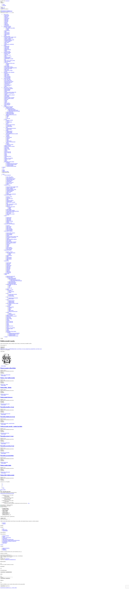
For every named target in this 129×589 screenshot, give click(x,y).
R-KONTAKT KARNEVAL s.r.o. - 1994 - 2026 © (8, 587)
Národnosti (7, 136)
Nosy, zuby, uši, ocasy (8, 84)
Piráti (6, 127)
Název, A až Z (17, 348)
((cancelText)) (3, 578)
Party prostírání (6, 96)
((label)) (1, 577)
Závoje (5, 43)
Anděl (7, 116)
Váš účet (1, 544)
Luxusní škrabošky (7, 77)
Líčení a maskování (6, 78)
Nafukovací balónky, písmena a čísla (10, 92)
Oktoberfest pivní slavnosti (8, 106)
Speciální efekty (9, 181)
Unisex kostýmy (7, 33)
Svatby (5, 157)
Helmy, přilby (6, 42)
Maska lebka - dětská (5, 387)
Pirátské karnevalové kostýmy (11, 128)
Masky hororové (7, 75)
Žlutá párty (6, 17)
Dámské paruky (8, 217)
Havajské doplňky (9, 126)
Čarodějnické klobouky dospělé (11, 164)
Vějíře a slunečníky (7, 61)
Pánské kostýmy (7, 32)
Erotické (5, 91)
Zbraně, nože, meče (7, 55)
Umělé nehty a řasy (7, 83)
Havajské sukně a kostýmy (10, 124)
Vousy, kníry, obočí (7, 79)
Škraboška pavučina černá (7, 446)
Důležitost (13, 348)
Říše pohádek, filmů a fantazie (9, 161)
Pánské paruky (8, 218)
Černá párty (6, 21)
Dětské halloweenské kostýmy (13, 110)
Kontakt (3, 536)
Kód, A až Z (36, 348)
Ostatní (7, 246)
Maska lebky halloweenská (7, 475)
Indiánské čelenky (7, 57)
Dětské (9, 208)
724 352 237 (7, 0)
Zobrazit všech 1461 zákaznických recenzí (7, 493)
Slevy (3, 528)
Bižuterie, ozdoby (7, 53)
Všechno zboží (6, 273)
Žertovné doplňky (7, 90)
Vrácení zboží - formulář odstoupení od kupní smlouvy (11, 540)
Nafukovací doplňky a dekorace (9, 94)
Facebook (4, 522)
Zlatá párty (6, 23)
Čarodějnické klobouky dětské (11, 166)
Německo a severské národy (10, 141)
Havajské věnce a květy (8, 68)
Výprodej (3, 167)
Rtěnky (5, 86)
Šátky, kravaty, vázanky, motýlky (9, 60)
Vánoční (5, 101)
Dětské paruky (6, 48)
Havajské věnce (8, 125)
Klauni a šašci (6, 148)
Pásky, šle (6, 62)
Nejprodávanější (5, 530)
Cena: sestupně (31, 348)
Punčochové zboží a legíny (9, 63)
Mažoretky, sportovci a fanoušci (9, 146)
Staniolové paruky (7, 51)
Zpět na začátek (3, 489)
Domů (3, 174)
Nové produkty (4, 529)
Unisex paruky (6, 47)
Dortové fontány (9, 247)
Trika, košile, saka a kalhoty (10, 252)
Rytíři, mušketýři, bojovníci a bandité (11, 133)
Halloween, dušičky (8, 107)
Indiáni (7, 299)
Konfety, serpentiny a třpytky (9, 98)
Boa (5, 59)
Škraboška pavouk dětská (7, 455)
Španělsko (8, 138)
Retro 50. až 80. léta (7, 152)
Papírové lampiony (7, 89)
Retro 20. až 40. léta (7, 151)
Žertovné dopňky (7, 104)
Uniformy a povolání (8, 120)
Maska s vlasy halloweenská (7, 377)
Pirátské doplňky (9, 129)
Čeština (3, 4)
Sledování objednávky (6, 548)
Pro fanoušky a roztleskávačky (11, 237)
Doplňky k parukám (7, 49)
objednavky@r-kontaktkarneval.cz (10, 559)
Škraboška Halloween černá (7, 416)
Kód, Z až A (40, 348)
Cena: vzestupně (26, 348)
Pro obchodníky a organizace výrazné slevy (9, 541)
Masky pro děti (8, 226)
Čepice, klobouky (11, 291)
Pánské (7, 29)
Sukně (5, 31)
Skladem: (2, 370)
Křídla (7, 199)
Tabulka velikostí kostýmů (6, 537)
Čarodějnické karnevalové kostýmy (12, 163)
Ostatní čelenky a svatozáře (8, 58)
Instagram (4, 523)
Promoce (5, 160)
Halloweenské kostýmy (11, 109)
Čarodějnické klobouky (8, 40)
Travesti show (6, 147)
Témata (4, 105)
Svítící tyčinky (6, 95)
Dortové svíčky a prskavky (8, 88)
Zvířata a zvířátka (9, 318)
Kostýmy (7, 134)
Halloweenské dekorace (10, 108)
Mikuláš (7, 115)
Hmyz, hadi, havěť (7, 103)
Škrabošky (6, 73)
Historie (6, 142)
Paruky (4, 45)
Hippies (5, 155)
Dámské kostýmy (7, 30)
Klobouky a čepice (6, 36)
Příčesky (5, 50)
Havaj (6, 123)
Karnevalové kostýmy (6, 26)
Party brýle (6, 54)
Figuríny (5, 100)
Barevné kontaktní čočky (8, 82)
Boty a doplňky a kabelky (8, 66)
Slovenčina (4, 5)
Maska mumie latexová (6, 397)
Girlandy (5, 93)
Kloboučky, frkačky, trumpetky (9, 97)
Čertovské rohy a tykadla (8, 70)
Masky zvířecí (8, 227)
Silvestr (5, 119)
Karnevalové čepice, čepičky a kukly (12, 186)
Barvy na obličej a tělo (8, 80)
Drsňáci (7, 319)
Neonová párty (6, 15)
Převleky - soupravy (7, 27)
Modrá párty (6, 19)
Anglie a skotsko (9, 137)
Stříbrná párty (6, 24)
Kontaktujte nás (4, 542)
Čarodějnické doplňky (10, 165)
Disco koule (6, 99)
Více (28, 503)
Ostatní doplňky (7, 65)
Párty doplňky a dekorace (7, 87)
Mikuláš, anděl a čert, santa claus (10, 114)
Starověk (7, 143)
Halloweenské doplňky (10, 113)
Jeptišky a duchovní (7, 145)
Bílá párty (6, 22)
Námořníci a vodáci (9, 328)
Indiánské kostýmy (11, 300)
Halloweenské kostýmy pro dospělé (14, 111)
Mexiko (9, 309)
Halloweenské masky (11, 281)
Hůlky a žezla (6, 69)
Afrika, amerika (8, 140)
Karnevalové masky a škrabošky (8, 72)
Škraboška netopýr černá (6, 436)
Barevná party (5, 14)
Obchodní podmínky (5, 535)
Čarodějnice (7, 162)
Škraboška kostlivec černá (7, 407)
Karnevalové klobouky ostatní (9, 39)
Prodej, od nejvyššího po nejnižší (5, 348)
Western (5, 154)
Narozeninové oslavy (7, 156)
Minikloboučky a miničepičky (9, 44)
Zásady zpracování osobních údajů (7, 539)
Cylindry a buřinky (7, 41)
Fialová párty (8, 266)
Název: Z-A (21, 348)
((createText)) (8, 578)
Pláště (5, 35)
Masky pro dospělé (7, 76)
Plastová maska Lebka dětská (8, 368)
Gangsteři (6, 150)
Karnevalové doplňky (6, 52)
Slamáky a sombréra (7, 38)
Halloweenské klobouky (10, 112)
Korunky (5, 71)
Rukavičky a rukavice (7, 56)
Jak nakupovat (4, 538)
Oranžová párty (8, 265)
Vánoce (5, 159)
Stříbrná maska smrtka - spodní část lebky (11, 426)
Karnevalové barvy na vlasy (8, 81)
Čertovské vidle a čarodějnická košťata (10, 67)
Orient (7, 139)
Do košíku (2, 382)
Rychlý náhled (3, 375)
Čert (7, 117)
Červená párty (6, 25)
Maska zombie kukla (5, 465)
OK (1, 338)
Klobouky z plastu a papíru (8, 37)
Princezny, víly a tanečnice (10, 327)
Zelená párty (6, 20)
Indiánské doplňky (9, 132)
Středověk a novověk (9, 144)
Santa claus (8, 118)
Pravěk (5, 153)
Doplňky (7, 122)
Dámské (7, 28)
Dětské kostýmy (7, 34)
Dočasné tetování (7, 85)
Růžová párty (6, 16)
